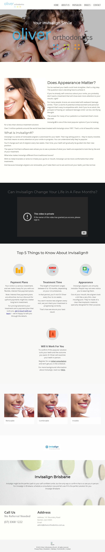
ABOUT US (65, 5)
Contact (68, 549)
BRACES (87, 5)
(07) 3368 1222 (13, 522)
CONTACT (97, 5)
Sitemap (53, 549)
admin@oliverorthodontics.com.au (50, 525)
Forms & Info (61, 549)
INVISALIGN (76, 5)
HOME (56, 5)
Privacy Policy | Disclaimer (42, 549)
